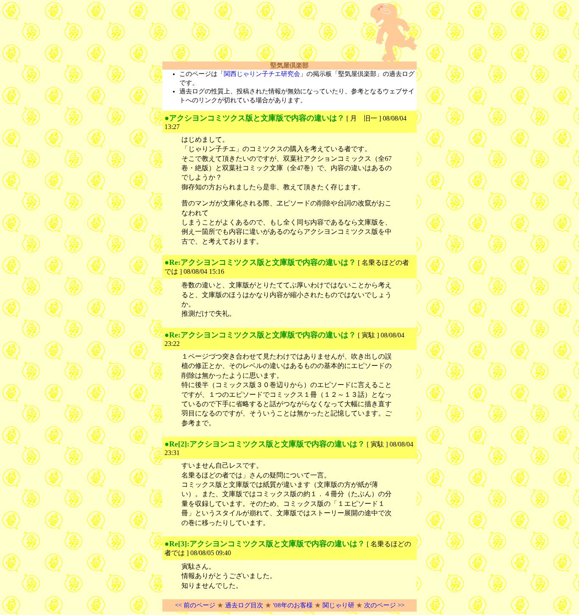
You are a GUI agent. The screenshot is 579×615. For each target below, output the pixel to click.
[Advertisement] (261, 32)
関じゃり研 (338, 605)
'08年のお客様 (293, 605)
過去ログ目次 (244, 605)
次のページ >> (384, 605)
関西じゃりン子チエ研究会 (262, 73)
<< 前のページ (195, 605)
